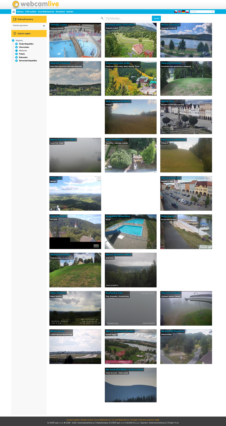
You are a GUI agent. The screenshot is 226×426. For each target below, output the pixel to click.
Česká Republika (26, 44)
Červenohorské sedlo (118, 63)
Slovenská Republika (28, 60)
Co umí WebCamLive (120, 420)
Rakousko (23, 57)
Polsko (22, 54)
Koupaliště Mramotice (118, 216)
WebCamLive (35, 4)
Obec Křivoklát (58, 216)
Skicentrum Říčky (171, 292)
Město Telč (167, 101)
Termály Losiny (58, 24)
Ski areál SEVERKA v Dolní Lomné (124, 369)
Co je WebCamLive (46, 12)
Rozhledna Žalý (114, 292)
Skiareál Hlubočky (60, 63)
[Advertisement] (187, 4)
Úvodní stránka (73, 420)
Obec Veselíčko (114, 139)
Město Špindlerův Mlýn (63, 139)
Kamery (20, 12)
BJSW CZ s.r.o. (133, 423)
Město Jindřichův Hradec (120, 331)
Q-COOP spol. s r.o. (117, 423)
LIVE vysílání (30, 12)
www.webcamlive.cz (86, 423)
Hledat (156, 18)
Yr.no (176, 423)
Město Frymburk (170, 24)
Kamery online (87, 420)
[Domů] (13, 11)
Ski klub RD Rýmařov (172, 331)
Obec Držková (58, 292)
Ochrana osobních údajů (149, 420)
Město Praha (57, 331)
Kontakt (70, 12)
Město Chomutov (171, 178)
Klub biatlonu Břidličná (118, 101)
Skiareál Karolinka (171, 63)
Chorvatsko (24, 47)
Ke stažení (60, 12)
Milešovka (56, 178)
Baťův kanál (167, 216)
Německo (23, 50)
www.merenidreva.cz (157, 423)
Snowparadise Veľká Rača (120, 24)
